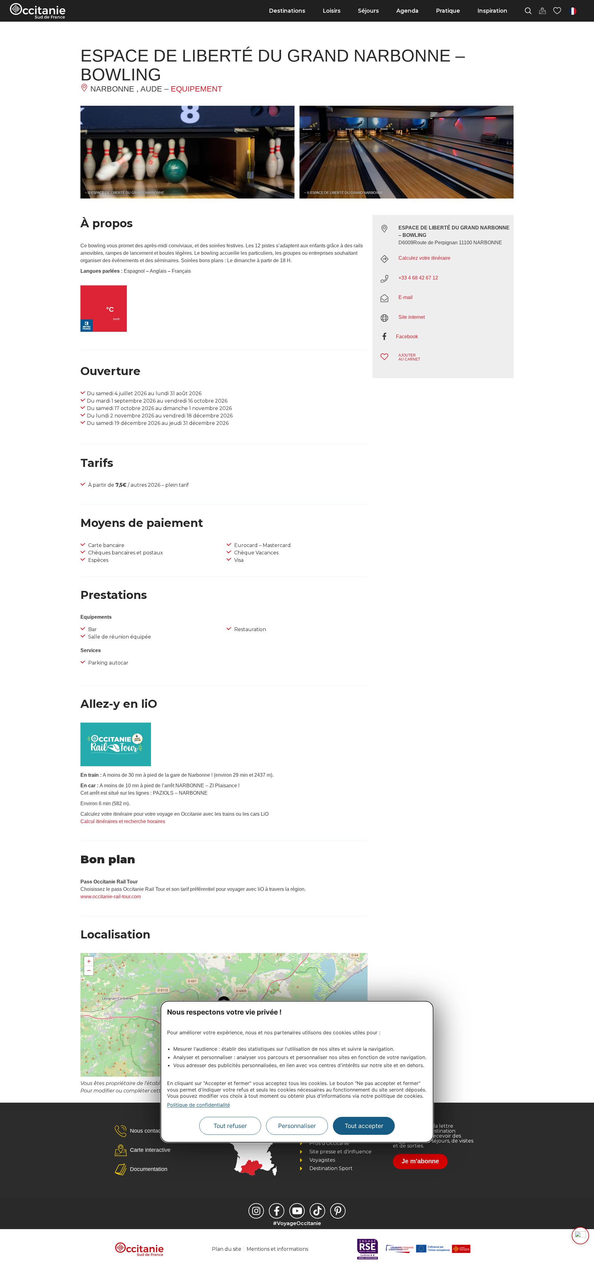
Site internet (411, 317)
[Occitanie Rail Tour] (115, 764)
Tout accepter (364, 1126)
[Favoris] (557, 11)
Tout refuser (230, 1126)
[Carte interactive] (542, 11)
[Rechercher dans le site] (528, 11)
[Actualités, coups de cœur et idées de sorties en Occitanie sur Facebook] (276, 1211)
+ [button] (89, 961)
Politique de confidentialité (198, 1105)
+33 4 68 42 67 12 (418, 277)
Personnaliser (297, 1126)
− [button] (89, 970)
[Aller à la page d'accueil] (37, 11)
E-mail (405, 297)
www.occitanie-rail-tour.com (110, 896)
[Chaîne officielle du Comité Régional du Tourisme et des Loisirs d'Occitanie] (297, 1211)
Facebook (407, 336)
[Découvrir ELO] (580, 1235)
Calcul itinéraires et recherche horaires (122, 821)
